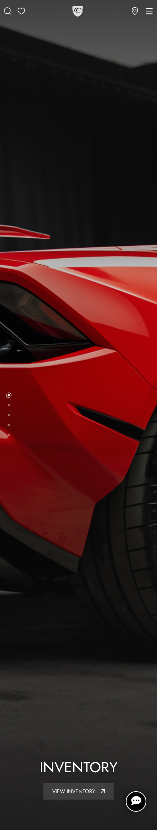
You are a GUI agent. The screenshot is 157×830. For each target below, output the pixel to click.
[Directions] (134, 11)
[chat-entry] (136, 801)
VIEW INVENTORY (74, 791)
